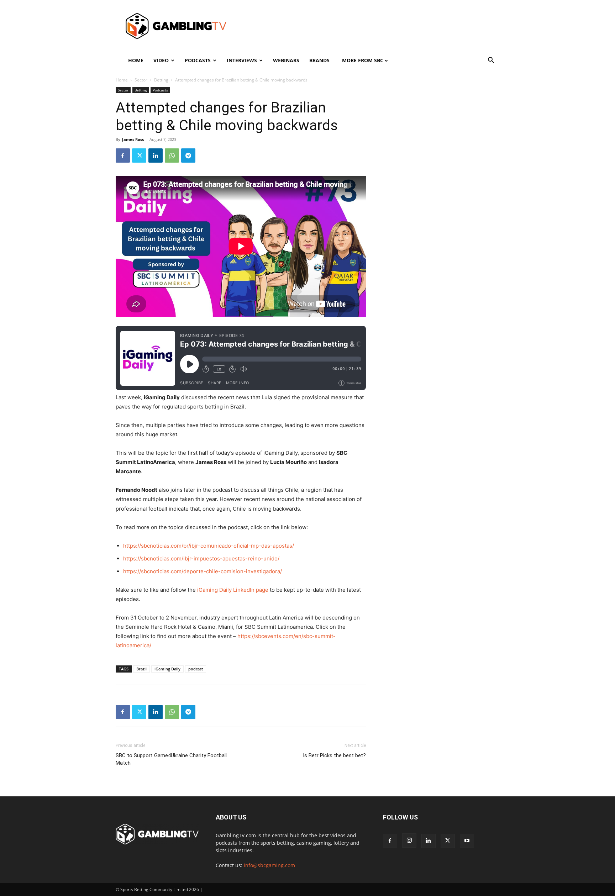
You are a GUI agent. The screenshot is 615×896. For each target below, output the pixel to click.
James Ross (133, 139)
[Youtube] (467, 841)
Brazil (141, 668)
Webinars (286, 60)
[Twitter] (139, 155)
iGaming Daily (167, 668)
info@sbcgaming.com (269, 865)
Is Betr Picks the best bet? (334, 755)
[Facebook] (123, 155)
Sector (141, 80)
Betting (161, 80)
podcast (195, 668)
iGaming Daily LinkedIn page (232, 589)
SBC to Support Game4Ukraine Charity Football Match (171, 759)
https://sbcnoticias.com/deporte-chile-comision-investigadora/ (202, 571)
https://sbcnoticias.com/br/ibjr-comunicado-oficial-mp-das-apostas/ (208, 545)
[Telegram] (188, 155)
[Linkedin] (155, 155)
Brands (319, 60)
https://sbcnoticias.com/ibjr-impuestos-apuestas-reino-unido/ (201, 558)
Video (161, 60)
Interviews (242, 60)
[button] (491, 61)
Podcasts (198, 60)
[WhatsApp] (172, 155)
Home (135, 60)
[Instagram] (409, 840)
